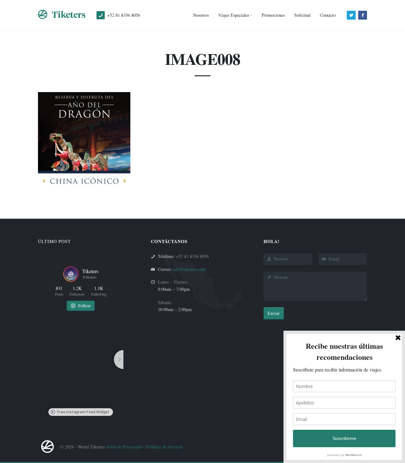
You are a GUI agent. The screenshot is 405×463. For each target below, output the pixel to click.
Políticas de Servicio (164, 447)
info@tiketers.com (189, 269)
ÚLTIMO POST (54, 241)
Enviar (274, 313)
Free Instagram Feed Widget (83, 412)
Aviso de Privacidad (124, 447)
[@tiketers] (71, 274)
